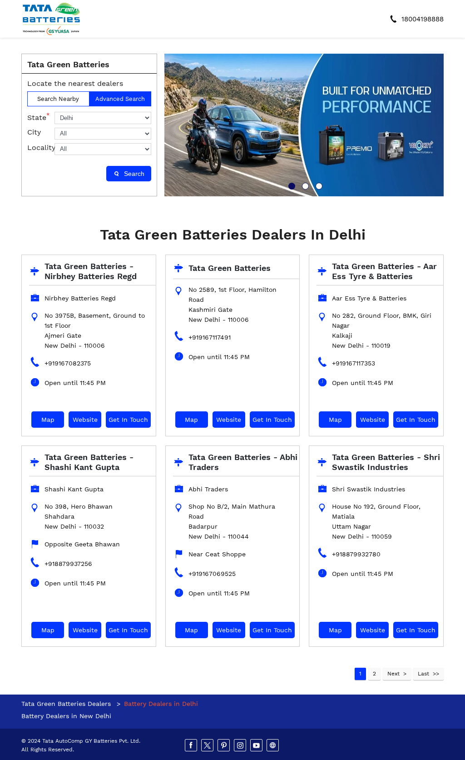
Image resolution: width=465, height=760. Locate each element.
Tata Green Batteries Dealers (67, 703)
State (38, 117)
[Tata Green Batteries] (51, 18)
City (34, 132)
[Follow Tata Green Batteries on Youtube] (257, 745)
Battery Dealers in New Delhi (66, 716)
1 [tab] (290, 185)
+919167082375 (68, 363)
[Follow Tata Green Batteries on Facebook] (191, 745)
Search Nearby (58, 98)
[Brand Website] (273, 745)
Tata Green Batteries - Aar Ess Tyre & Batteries (384, 271)
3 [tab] (318, 185)
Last (423, 673)
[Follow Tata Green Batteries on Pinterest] (224, 745)
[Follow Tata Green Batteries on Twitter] (208, 745)
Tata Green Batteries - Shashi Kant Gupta (89, 462)
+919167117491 (209, 337)
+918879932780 (356, 554)
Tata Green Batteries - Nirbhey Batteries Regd (91, 271)
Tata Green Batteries (229, 268)
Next (393, 673)
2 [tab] (304, 185)
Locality (40, 147)
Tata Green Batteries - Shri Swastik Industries (386, 462)
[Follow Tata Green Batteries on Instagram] (240, 745)
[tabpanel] (304, 125)
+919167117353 (353, 363)
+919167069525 (212, 573)
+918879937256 (68, 563)
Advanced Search (120, 98)
